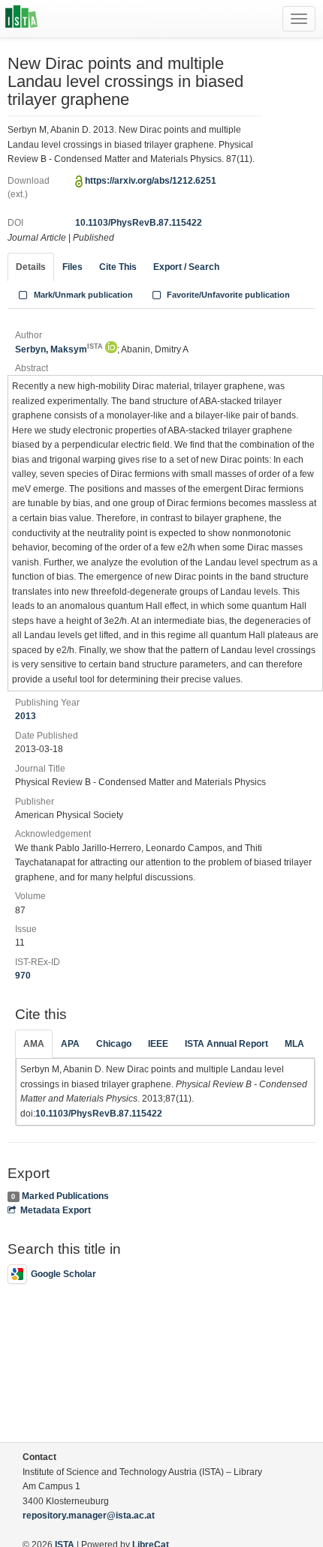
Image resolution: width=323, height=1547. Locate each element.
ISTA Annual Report (226, 1044)
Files (72, 267)
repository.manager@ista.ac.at (89, 1515)
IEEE (158, 1044)
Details (31, 267)
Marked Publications (65, 1196)
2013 (25, 716)
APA (70, 1044)
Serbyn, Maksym (59, 349)
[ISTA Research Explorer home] (21, 18)
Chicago (113, 1044)
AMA (33, 1044)
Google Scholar (63, 1274)
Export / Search (186, 267)
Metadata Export (55, 1210)
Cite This (118, 267)
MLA (294, 1044)
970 (23, 975)
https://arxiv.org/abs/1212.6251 (150, 180)
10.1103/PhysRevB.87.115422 (138, 222)
